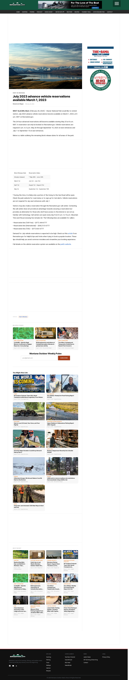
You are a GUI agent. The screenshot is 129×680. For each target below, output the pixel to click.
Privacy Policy (106, 657)
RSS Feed (67, 662)
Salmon (48, 668)
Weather (69, 12)
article (70, 233)
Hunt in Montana (19, 93)
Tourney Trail (86, 12)
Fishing (32, 12)
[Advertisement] (64, 28)
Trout (47, 662)
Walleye (48, 665)
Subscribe (64, 358)
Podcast (39, 12)
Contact (110, 12)
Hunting (24, 12)
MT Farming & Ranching (91, 660)
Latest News (87, 657)
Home (18, 12)
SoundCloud (68, 660)
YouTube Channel (70, 657)
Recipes (77, 12)
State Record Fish (99, 12)
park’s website (65, 244)
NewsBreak (68, 665)
